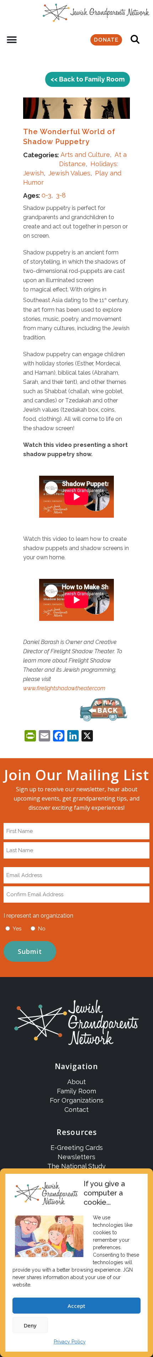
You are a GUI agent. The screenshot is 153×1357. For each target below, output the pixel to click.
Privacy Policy (70, 1342)
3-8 (61, 195)
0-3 (46, 195)
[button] (12, 40)
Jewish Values (69, 173)
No (42, 928)
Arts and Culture (85, 154)
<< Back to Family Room (88, 79)
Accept (76, 1305)
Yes (17, 928)
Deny (30, 1325)
